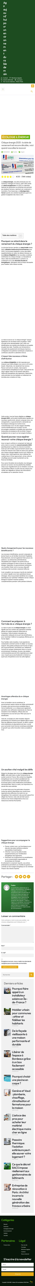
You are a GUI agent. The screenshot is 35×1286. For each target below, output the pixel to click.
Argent (22, 152)
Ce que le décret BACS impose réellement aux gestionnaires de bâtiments (21, 1171)
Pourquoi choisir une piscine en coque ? (21, 1080)
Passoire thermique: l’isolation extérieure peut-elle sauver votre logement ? (21, 1148)
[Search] (31, 974)
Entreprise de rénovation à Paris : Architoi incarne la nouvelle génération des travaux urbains (21, 1196)
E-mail (3, 952)
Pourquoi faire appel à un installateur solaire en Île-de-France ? (20, 995)
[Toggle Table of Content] (19, 235)
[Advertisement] (17, 113)
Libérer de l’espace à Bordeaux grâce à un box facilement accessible (21, 1060)
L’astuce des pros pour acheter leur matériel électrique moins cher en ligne (21, 1124)
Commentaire (5, 925)
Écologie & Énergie (15, 137)
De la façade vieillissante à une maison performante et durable (21, 1037)
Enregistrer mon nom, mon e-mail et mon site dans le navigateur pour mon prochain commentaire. (16, 962)
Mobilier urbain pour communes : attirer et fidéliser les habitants (21, 1016)
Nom (3, 945)
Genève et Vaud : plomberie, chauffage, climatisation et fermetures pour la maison (21, 1099)
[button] (32, 85)
